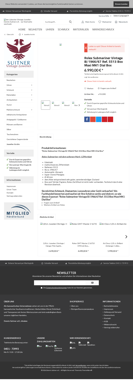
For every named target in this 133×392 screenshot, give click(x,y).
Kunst (9, 105)
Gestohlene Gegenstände (17, 139)
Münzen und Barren (14, 124)
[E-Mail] (110, 119)
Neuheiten (11, 80)
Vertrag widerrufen (14, 196)
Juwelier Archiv (13, 144)
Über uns (74, 306)
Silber (9, 129)
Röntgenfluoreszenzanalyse (82, 309)
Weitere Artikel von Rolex (54, 205)
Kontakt (10, 193)
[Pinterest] (104, 119)
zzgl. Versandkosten (91, 77)
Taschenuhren (12, 134)
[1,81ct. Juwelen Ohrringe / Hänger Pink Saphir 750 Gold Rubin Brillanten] (53, 232)
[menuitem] (105, 16)
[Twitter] (98, 119)
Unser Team (11, 189)
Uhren (9, 85)
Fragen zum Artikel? (108, 88)
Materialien (11, 95)
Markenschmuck (13, 110)
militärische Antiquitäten (17, 115)
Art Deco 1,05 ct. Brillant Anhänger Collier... (113, 244)
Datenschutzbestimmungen (56, 288)
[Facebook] (87, 119)
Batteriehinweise (111, 306)
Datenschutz (109, 315)
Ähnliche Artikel (47, 217)
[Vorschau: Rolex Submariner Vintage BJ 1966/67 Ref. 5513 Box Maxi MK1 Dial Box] (45, 105)
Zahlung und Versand (112, 312)
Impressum (11, 186)
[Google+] (93, 119)
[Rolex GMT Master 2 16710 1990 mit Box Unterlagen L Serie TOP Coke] (83, 232)
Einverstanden (121, 4)
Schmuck (10, 90)
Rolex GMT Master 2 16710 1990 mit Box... (83, 244)
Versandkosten (80, 365)
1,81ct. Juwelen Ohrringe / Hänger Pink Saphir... (54, 244)
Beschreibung (45, 137)
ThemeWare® (87, 370)
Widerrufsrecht (110, 324)
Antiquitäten (12, 100)
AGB (106, 321)
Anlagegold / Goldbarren (16, 119)
